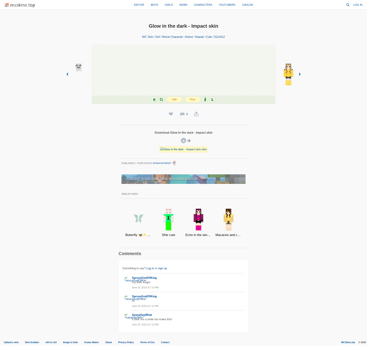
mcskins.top (22, 5)
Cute (209, 36)
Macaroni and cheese (228, 235)
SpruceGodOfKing (144, 277)
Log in (357, 4)
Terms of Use (147, 342)
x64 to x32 (51, 342)
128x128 (247, 4)
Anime (189, 36)
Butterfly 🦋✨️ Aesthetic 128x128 (138, 235)
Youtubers (227, 4)
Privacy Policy (126, 342)
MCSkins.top (348, 342)
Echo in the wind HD (198, 235)
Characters (203, 4)
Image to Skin (70, 342)
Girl (157, 36)
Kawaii (199, 36)
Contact (165, 342)
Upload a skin (11, 342)
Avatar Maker (91, 342)
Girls (169, 4)
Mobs (183, 4)
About (108, 342)
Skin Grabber (32, 342)
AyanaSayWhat (162, 163)
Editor (139, 4)
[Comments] (182, 114)
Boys (154, 4)
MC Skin (147, 36)
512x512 (219, 36)
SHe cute (168, 235)
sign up (162, 268)
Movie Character (172, 36)
